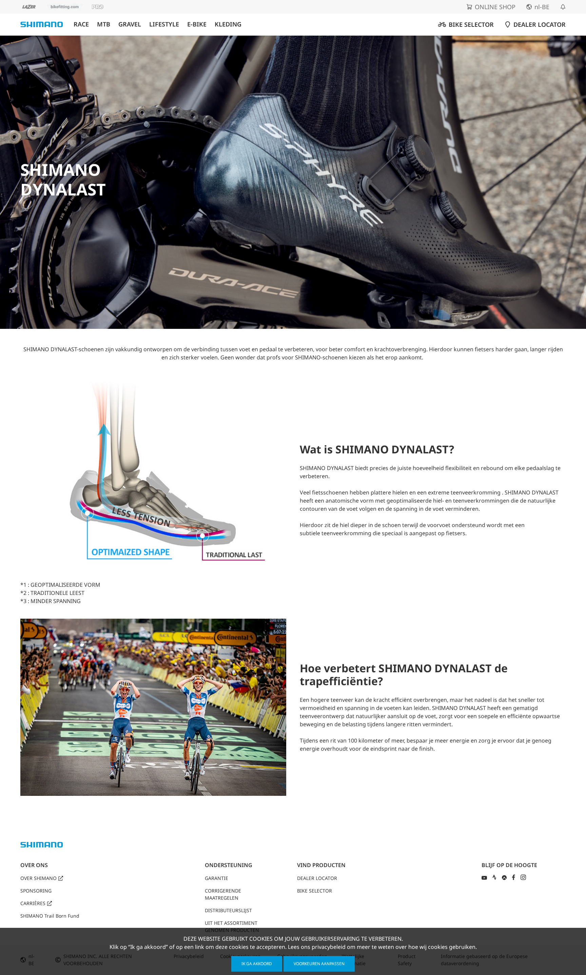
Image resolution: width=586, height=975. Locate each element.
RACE (81, 24)
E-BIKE (197, 24)
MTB (103, 24)
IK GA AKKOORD (256, 964)
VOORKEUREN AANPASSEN (319, 964)
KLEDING (228, 24)
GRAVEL (129, 24)
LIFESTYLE (164, 24)
